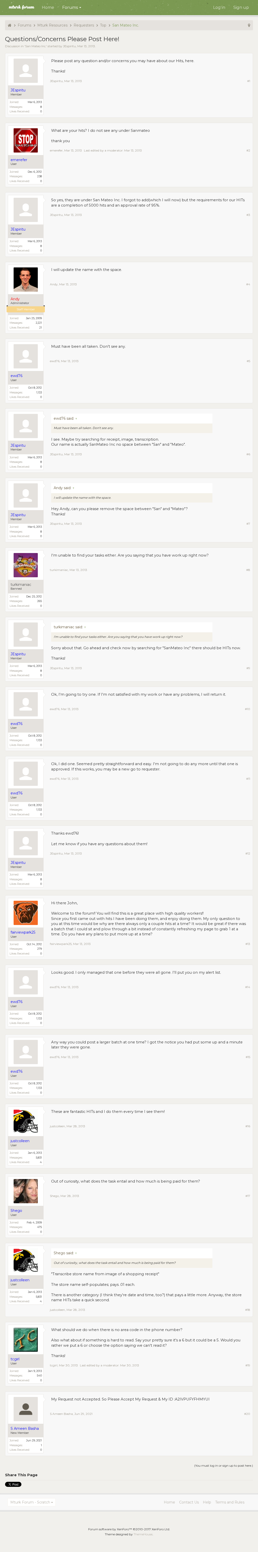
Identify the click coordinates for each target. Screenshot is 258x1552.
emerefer (56, 150)
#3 (248, 215)
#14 (247, 987)
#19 (247, 1365)
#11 (248, 779)
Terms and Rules (229, 1502)
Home (48, 7)
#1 (248, 81)
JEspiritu (69, 46)
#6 (248, 454)
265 (39, 601)
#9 (248, 668)
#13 (247, 944)
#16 (247, 1126)
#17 (247, 1196)
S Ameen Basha (61, 1414)
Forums (70, 7)
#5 (248, 361)
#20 (247, 1414)
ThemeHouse (143, 1534)
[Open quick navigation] (249, 25)
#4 (248, 284)
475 (39, 1227)
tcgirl (53, 1365)
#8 (248, 570)
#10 (247, 709)
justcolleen (57, 1126)
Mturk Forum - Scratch (30, 1502)
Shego (54, 1196)
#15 (248, 1057)
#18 (247, 1310)
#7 (248, 523)
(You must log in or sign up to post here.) (223, 1465)
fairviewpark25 (61, 944)
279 (39, 948)
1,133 (39, 392)
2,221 (39, 322)
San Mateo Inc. (35, 46)
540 (39, 1375)
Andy (54, 284)
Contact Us (189, 1502)
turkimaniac (21, 585)
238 (39, 176)
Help (207, 1502)
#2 (248, 150)
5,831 (39, 1157)
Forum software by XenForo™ (129, 1529)
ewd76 (54, 361)
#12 (247, 853)
